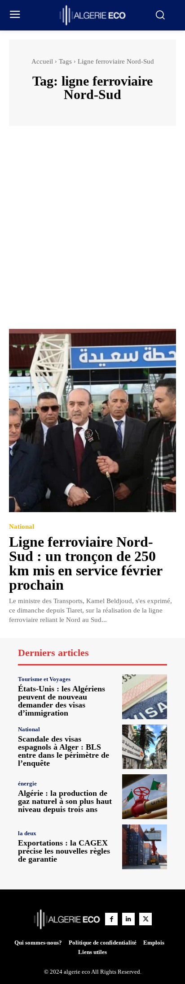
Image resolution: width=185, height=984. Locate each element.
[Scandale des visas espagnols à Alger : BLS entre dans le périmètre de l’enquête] (144, 747)
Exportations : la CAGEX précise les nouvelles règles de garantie (64, 850)
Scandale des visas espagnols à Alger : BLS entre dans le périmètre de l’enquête (63, 751)
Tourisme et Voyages (44, 679)
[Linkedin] (128, 919)
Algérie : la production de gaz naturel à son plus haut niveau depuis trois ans (65, 801)
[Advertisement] (92, 231)
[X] (145, 919)
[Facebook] (111, 919)
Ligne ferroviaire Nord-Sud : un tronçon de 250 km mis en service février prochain (86, 563)
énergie (27, 783)
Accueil (42, 61)
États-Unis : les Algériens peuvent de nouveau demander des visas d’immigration (61, 700)
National (21, 526)
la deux (27, 833)
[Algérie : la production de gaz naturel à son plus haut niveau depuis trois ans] (144, 796)
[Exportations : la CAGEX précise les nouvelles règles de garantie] (144, 846)
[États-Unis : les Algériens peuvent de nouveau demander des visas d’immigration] (144, 696)
